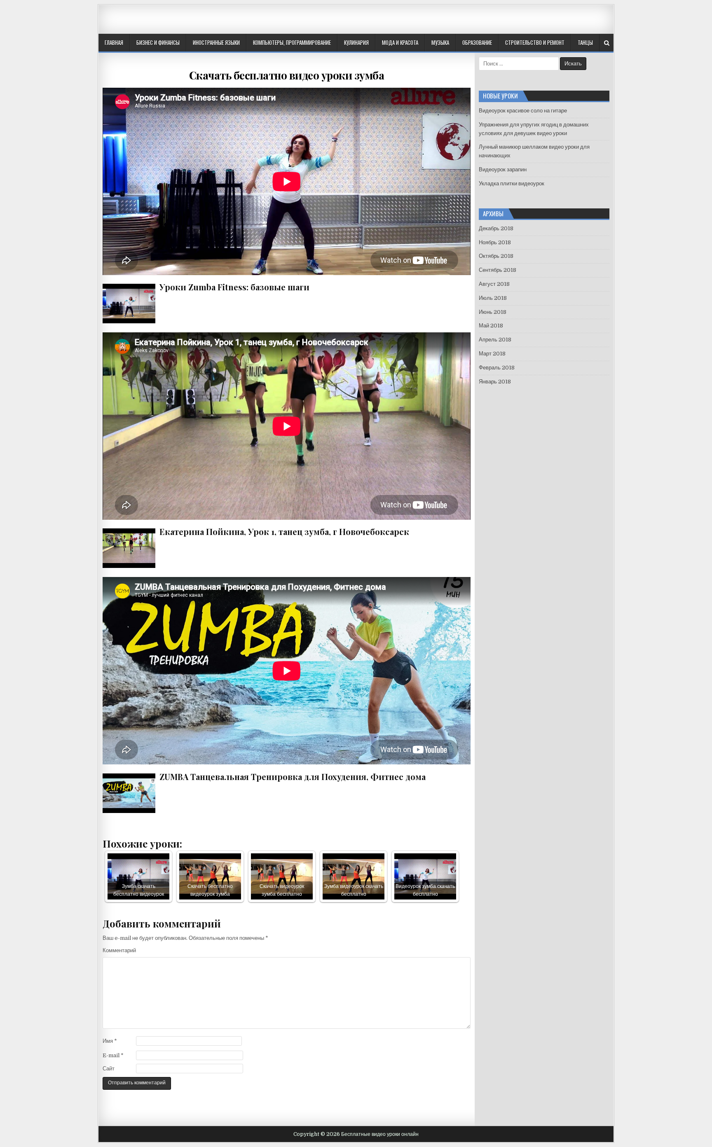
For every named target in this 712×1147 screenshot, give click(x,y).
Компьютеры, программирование (292, 42)
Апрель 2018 (495, 339)
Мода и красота (400, 42)
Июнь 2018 (492, 312)
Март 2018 (492, 353)
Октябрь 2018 (496, 256)
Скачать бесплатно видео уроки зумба (286, 75)
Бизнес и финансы (158, 42)
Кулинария (356, 42)
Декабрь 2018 (496, 228)
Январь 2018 (495, 381)
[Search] (606, 43)
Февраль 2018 (497, 367)
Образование (477, 42)
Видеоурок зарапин (503, 169)
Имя (110, 1041)
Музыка (440, 42)
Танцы (585, 42)
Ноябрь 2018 (495, 242)
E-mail (113, 1055)
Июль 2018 (493, 298)
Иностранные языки (216, 42)
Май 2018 (491, 325)
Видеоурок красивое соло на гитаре (523, 110)
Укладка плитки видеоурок (511, 183)
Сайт (109, 1068)
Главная (114, 42)
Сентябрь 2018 (497, 270)
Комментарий (119, 950)
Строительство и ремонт (534, 42)
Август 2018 (494, 284)
